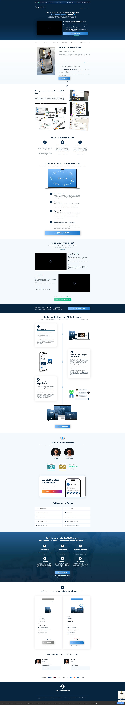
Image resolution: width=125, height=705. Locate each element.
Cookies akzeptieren (120, 703)
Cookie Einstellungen (94, 703)
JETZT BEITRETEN (83, 8)
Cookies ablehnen (113, 703)
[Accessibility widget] (2, 700)
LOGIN (89, 8)
